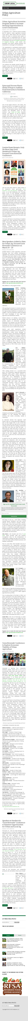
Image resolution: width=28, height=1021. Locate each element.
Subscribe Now (14, 516)
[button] (14, 505)
